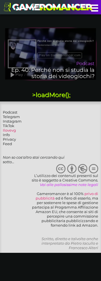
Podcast (10, 112)
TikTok (8, 125)
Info (6, 134)
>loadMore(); (51, 95)
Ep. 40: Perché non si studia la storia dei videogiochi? (53, 73)
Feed (7, 143)
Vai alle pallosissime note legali (69, 184)
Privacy (9, 139)
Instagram (12, 121)
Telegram (11, 116)
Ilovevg (9, 130)
